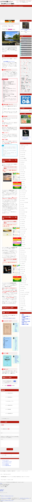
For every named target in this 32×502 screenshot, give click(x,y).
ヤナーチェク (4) (23, 282)
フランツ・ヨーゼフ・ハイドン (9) (25, 248)
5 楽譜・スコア (24, 322)
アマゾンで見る (15, 182)
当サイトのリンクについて (7, 474)
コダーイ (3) (22, 181)
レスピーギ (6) (23, 296)
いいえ (1, 483)
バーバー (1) (22, 225)
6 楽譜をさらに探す (25, 324)
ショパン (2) (22, 200)
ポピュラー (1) (23, 265)
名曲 (22, 82)
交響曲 (23, 78)
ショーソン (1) (23, 196)
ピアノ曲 (29, 68)
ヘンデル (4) (22, 263)
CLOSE (1, 501)
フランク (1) (22, 246)
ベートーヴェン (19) (23, 259)
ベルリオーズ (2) (23, 261)
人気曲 (6, 29)
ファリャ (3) (22, 240)
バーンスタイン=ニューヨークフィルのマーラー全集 (26, 138)
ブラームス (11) (23, 244)
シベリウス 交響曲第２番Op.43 (8, 405)
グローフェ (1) (23, 177)
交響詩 (27, 78)
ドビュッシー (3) (23, 217)
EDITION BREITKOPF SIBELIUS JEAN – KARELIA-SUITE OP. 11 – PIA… (17, 359)
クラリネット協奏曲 (23, 62)
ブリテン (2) (22, 250)
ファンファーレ (23, 69)
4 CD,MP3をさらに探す (26, 321)
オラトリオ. (29, 61)
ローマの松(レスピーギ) (23, 37)
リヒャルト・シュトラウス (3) (25, 292)
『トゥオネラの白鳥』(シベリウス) (9, 401)
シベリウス (3, 29)
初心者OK (28, 79)
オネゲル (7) (22, 162)
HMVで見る (15, 185)
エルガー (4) (22, 156)
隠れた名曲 (27, 91)
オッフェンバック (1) (24, 160)
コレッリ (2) (22, 183)
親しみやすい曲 (23, 89)
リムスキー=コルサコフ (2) (24, 294)
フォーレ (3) (22, 242)
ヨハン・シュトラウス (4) (24, 284)
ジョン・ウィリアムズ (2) (24, 202)
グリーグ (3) (22, 173)
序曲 (30, 82)
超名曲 (29, 89)
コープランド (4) (23, 179)
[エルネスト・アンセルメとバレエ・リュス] (6, 495)
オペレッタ (25, 61)
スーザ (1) (22, 204)
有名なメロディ (10, 29)
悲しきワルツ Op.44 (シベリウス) (6, 462)
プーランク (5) (23, 238)
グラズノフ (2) (23, 171)
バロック (26, 65)
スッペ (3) (22, 206)
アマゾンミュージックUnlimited (6, 498)
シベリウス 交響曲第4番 (8, 409)
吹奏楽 (26, 82)
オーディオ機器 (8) (23, 158)
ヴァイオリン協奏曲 (24, 75)
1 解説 (23, 314)
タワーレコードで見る (16, 239)
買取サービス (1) (23, 309)
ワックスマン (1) (23, 305)
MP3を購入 (1, 490)
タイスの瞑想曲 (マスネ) (23, 52)
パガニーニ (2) (23, 227)
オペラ (22, 61)
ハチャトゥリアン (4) (24, 229)
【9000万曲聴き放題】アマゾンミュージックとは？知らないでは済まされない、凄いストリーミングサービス (15, 476)
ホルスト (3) (22, 267)
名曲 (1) (22, 307)
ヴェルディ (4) (23, 154)
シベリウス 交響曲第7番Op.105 (9, 413)
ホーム (1, 474)
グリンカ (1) (22, 175)
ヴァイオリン (28, 72)
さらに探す (17, 187)
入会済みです (2, 489)
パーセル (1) (22, 223)
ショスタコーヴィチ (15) (24, 198)
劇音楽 (22, 81)
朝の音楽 (23, 86)
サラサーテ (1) (23, 185)
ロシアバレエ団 (23, 72)
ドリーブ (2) (22, 219)
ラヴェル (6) (22, 286)
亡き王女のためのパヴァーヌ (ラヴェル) (25, 43)
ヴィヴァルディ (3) (23, 150)
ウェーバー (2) (23, 152)
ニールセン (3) (23, 221)
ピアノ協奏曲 (23, 68)
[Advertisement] (16, 13)
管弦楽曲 (14, 29)
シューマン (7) (23, 194)
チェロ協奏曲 (29, 62)
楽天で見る (15, 241)
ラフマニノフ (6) (23, 288)
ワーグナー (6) (23, 303)
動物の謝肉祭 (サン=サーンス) (24, 45)
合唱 (25, 81)
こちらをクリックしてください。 (25, 498)
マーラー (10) (23, 271)
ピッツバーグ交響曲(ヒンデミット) (25, 41)
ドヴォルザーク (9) (23, 215)
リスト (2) (22, 290)
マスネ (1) (22, 273)
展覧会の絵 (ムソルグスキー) (24, 39)
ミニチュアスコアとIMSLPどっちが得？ (9, 318)
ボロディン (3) (23, 269)
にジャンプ (9, 61)
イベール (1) (22, 148)
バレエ (22, 65)
